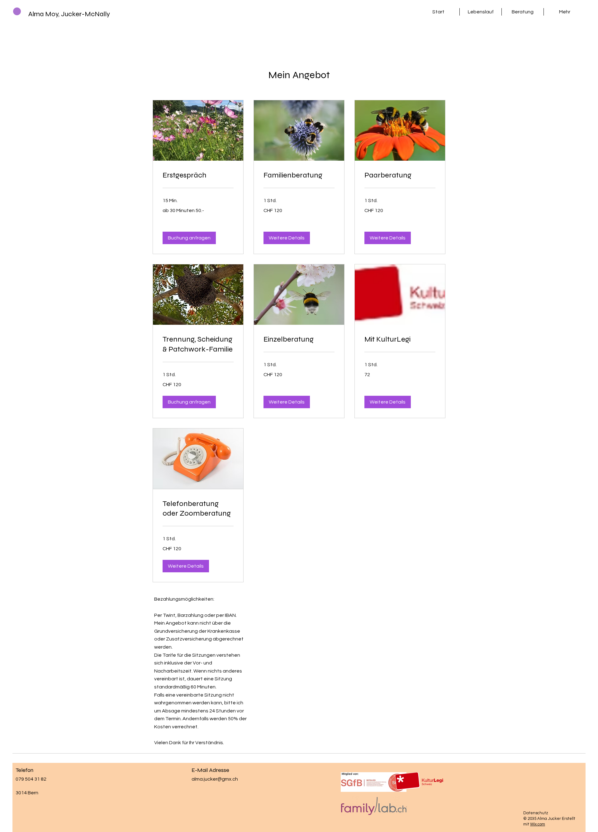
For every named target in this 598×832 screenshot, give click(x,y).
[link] (198, 175)
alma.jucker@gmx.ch (215, 779)
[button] (189, 238)
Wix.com (537, 824)
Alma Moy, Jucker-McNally (69, 14)
